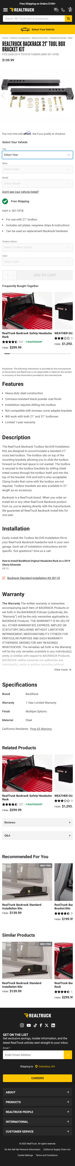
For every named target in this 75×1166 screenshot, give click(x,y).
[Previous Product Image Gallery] (3, 95)
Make (4, 163)
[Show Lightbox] (37, 95)
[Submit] (68, 1054)
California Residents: (27, 729)
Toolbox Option (9, 241)
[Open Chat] (56, 10)
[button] (37, 1092)
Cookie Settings (25, 1155)
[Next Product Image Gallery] (71, 95)
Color (4, 256)
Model (5, 177)
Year (4, 149)
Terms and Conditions (47, 1155)
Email (6, 1048)
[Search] (68, 18)
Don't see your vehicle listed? (20, 192)
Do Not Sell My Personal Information (22, 1149)
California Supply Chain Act (56, 1149)
